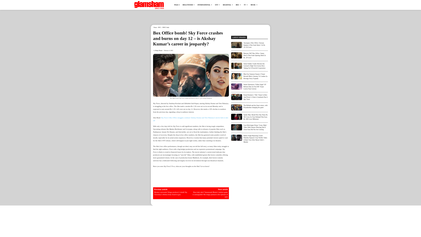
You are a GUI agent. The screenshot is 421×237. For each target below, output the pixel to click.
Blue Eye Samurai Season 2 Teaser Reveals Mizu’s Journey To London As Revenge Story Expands (255, 76)
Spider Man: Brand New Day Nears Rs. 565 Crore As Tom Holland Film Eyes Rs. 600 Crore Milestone (256, 117)
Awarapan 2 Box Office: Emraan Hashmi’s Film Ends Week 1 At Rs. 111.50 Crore (254, 45)
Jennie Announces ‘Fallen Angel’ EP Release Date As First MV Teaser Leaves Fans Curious (255, 87)
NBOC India (165, 27)
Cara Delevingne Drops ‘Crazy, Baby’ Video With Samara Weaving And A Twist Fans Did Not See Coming (255, 127)
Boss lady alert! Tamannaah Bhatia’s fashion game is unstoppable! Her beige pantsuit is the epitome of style (210, 194)
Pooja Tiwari (158, 50)
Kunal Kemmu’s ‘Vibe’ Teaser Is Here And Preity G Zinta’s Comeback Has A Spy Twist (256, 97)
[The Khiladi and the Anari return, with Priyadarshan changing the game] (236, 107)
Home (155, 27)
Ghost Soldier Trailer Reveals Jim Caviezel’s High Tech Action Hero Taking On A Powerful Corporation (254, 66)
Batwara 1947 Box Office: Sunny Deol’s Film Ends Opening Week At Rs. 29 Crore (255, 55)
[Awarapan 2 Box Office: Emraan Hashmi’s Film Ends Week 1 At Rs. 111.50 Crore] (236, 45)
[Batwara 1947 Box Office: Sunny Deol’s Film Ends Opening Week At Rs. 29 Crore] (236, 55)
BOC (159, 27)
